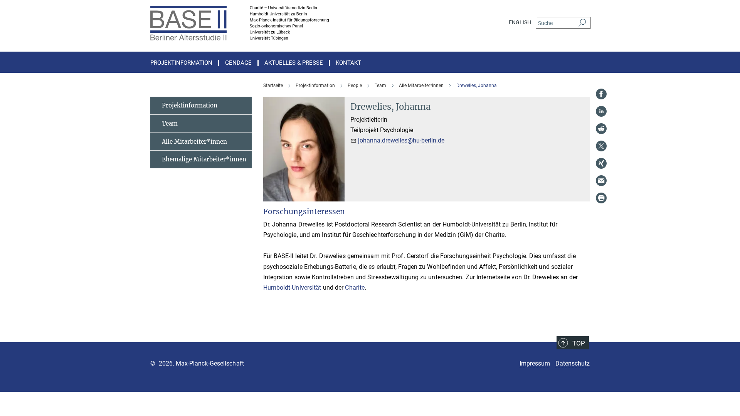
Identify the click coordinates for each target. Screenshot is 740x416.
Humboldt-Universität (292, 287)
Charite (355, 287)
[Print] (601, 198)
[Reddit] (601, 128)
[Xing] (601, 163)
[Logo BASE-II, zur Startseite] (294, 23)
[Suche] (582, 23)
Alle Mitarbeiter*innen (194, 141)
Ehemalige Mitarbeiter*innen (204, 159)
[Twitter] (601, 146)
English (520, 22)
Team (170, 123)
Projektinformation (189, 105)
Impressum (535, 363)
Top (578, 343)
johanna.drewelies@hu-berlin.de (401, 140)
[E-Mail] (601, 180)
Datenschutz (572, 363)
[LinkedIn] (601, 111)
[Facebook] (601, 94)
